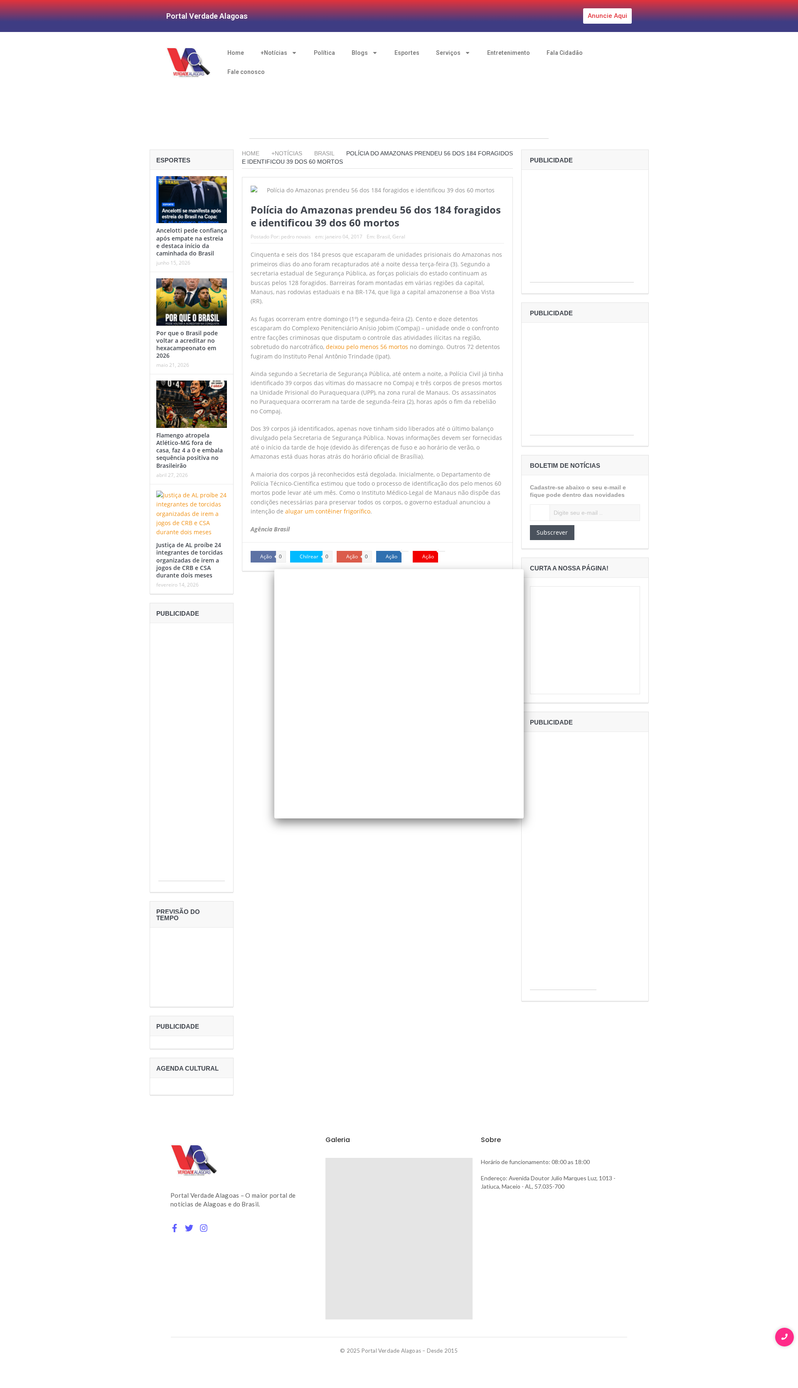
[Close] (523, 569)
